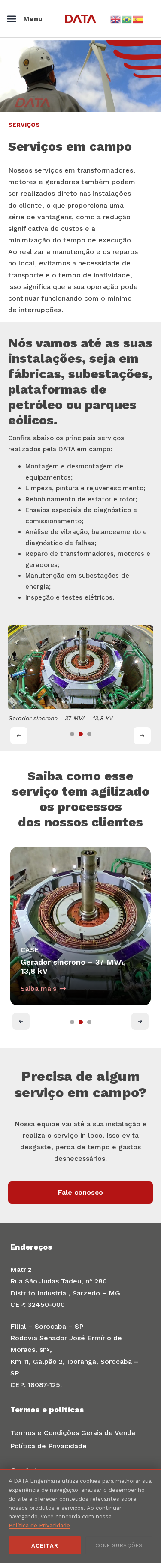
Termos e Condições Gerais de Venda (72, 1433)
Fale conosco (80, 1192)
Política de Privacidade (48, 1446)
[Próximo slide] (142, 735)
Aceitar (44, 1545)
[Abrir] (11, 19)
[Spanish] (138, 19)
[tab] (72, 734)
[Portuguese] (127, 19)
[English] (116, 19)
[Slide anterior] (19, 735)
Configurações (119, 1545)
